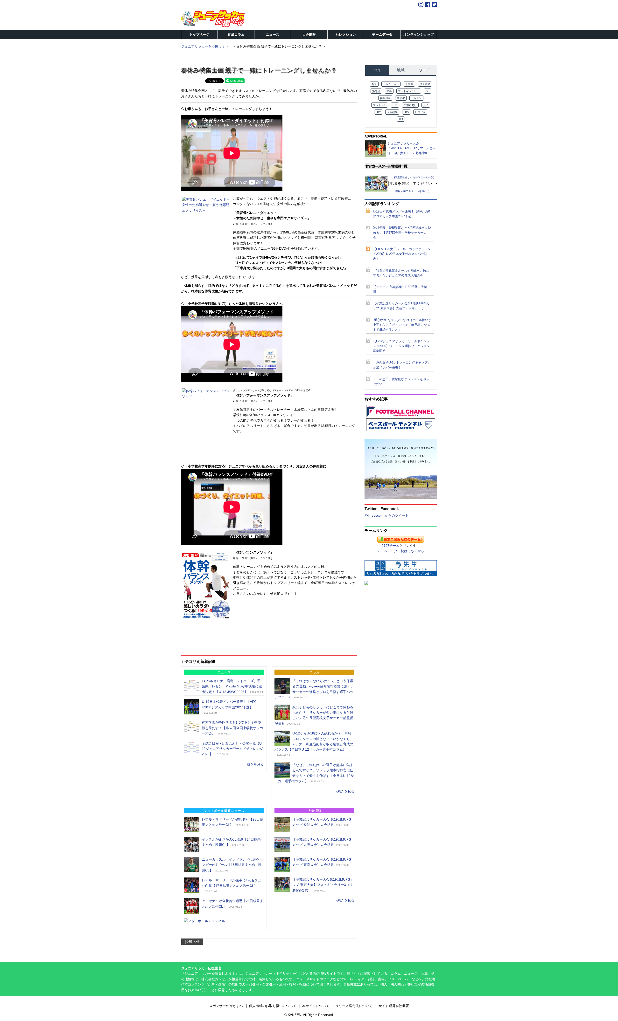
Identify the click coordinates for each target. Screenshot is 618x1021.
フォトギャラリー (408, 91)
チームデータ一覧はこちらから (400, 551)
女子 (425, 105)
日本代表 (420, 112)
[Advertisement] (269, 633)
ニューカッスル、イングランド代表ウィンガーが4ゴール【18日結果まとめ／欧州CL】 (232, 864)
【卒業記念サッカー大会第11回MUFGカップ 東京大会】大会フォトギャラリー (401, 306)
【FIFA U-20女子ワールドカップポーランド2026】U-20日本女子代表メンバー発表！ (402, 253)
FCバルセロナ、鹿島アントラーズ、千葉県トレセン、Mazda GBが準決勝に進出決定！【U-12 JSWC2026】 (232, 686)
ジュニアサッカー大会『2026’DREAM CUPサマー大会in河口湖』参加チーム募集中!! (411, 148)
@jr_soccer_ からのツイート (386, 515)
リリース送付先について (353, 1006)
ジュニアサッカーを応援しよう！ (206, 46)
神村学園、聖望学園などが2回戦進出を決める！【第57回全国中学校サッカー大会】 (402, 232)
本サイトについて (315, 1006)
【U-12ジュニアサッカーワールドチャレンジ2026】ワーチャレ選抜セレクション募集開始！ (401, 346)
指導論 (376, 91)
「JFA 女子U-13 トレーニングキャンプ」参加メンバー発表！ (402, 365)
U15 (406, 112)
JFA (401, 119)
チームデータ (382, 34)
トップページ (199, 34)
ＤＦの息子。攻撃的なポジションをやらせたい (401, 381)
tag (377, 70)
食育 (374, 84)
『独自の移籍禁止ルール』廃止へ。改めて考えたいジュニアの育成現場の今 (401, 273)
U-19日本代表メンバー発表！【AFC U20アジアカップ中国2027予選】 (401, 214)
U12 (378, 112)
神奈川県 (385, 98)
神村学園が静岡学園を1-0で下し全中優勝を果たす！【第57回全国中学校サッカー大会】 (232, 727)
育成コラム (236, 34)
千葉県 (409, 84)
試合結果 (425, 84)
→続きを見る (254, 764)
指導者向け (410, 105)
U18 (395, 105)
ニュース (272, 34)
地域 (401, 70)
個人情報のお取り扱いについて (272, 1006)
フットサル (379, 105)
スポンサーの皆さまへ (226, 1006)
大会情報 (309, 34)
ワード (424, 70)
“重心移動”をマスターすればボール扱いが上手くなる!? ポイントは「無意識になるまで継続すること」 (402, 324)
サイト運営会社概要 (394, 1006)
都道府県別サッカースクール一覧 (414, 177)
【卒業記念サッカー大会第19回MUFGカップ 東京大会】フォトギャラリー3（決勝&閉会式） (323, 884)
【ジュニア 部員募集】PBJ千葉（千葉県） (400, 289)
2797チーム (391, 546)
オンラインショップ (418, 34)
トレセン (416, 98)
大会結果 (392, 112)
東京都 (401, 98)
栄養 (389, 91)
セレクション (346, 34)
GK (427, 91)
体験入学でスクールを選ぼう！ (413, 191)
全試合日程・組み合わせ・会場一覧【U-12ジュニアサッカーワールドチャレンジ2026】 (232, 748)
